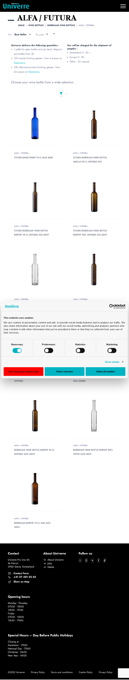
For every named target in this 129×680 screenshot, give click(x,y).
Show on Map (21, 581)
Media (51, 567)
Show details (112, 362)
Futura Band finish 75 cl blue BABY (33, 157)
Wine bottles (36, 25)
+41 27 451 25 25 (25, 577)
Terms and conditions (62, 672)
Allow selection (64, 371)
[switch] (48, 350)
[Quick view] (30, 123)
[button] (35, 415)
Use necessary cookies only (23, 371)
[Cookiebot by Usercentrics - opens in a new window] (111, 306)
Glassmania (19, 63)
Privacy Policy (38, 672)
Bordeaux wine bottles (61, 25)
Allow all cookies (105, 371)
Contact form (21, 573)
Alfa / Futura (21, 153)
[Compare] (39, 123)
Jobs (50, 563)
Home (21, 25)
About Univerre (55, 560)
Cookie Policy (86, 672)
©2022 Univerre (16, 672)
